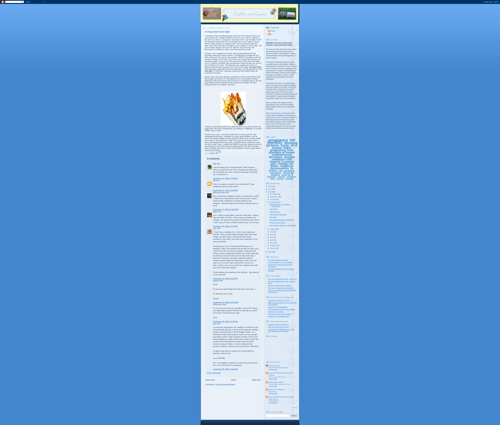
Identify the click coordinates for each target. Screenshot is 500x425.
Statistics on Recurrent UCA (278, 300)
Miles (291, 92)
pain (273, 164)
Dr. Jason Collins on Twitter (278, 260)
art (280, 170)
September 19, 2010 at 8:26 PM (225, 279)
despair (289, 157)
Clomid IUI (288, 173)
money (280, 179)
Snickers (271, 177)
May (272, 237)
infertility (212, 153)
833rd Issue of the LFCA (277, 377)
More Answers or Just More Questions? (280, 205)
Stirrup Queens (274, 365)
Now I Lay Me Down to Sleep (278, 327)
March (272, 243)
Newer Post (210, 380)
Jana (215, 211)
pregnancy (278, 140)
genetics (289, 170)
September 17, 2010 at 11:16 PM (225, 210)
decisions (276, 157)
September (274, 202)
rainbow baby (271, 117)
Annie (273, 31)
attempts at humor (282, 152)
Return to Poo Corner (277, 223)
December (274, 194)
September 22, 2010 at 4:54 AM (225, 322)
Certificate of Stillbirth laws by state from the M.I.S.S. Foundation (281, 330)
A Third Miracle (274, 401)
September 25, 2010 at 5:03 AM (225, 369)
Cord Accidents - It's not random (280, 262)
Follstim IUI (285, 164)
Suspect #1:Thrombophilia (278, 307)
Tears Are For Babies (276, 389)
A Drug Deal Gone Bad (278, 214)
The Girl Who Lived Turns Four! (279, 384)
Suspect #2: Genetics (276, 312)
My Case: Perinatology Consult (279, 285)
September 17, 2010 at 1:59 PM (225, 178)
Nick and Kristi (219, 192)
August (273, 229)
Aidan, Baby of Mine (276, 382)
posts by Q (287, 175)
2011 (270, 189)
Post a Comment (214, 373)
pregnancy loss (281, 150)
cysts (285, 145)
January (273, 248)
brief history (276, 113)
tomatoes (275, 173)
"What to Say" (275, 212)
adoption (275, 175)
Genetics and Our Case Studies (279, 314)
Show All (295, 407)
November (274, 197)
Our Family (274, 209)
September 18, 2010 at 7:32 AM (225, 226)
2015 (270, 186)
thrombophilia (279, 168)
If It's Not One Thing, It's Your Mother (283, 225)
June (272, 234)
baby (287, 147)
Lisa (214, 324)
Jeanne (216, 281)
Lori (214, 228)
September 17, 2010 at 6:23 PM (225, 190)
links (272, 179)
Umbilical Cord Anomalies (277, 324)
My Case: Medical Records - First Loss (282, 279)
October (273, 199)
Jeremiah (275, 92)
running (289, 179)
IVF (217, 153)
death (274, 166)
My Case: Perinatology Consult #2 (280, 288)
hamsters (291, 177)
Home (233, 380)
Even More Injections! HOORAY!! (282, 220)
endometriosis (282, 154)
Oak (214, 164)
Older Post (256, 380)
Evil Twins (273, 217)
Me (214, 180)
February (273, 245)
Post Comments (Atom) (225, 384)
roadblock (286, 166)
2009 (270, 252)
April (272, 240)
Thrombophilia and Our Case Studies (281, 309)
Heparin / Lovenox (282, 161)
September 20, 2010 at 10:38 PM (225, 302)
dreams (281, 177)
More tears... (273, 391)
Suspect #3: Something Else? (279, 316)
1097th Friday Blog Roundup (278, 367)
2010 (270, 192)
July (272, 232)
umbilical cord (282, 159)
